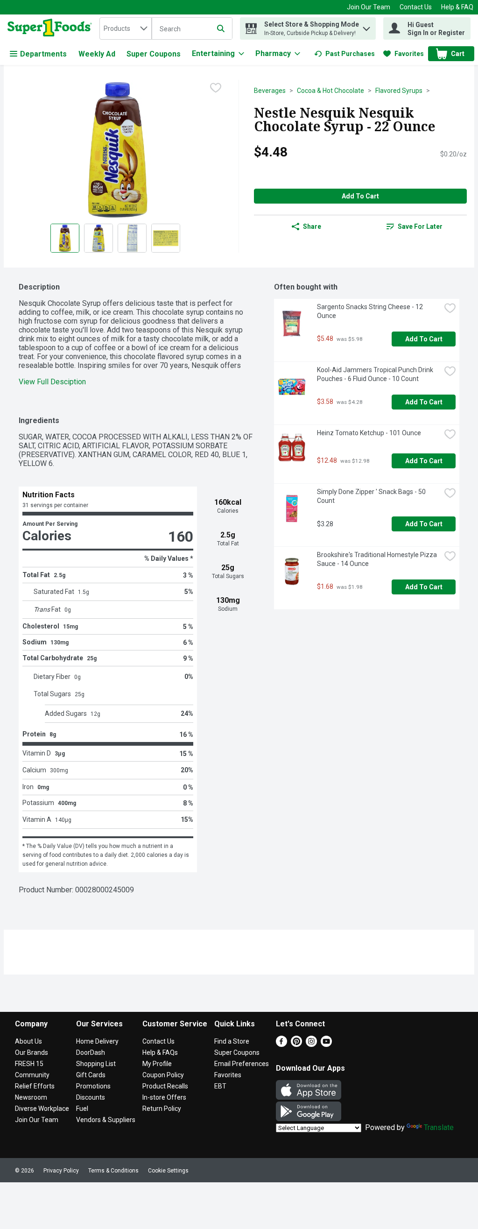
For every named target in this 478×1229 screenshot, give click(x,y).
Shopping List (96, 1063)
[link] (344, 54)
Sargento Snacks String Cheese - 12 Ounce (370, 311)
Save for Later (420, 226)
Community (32, 1075)
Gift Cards (90, 1075)
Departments (43, 53)
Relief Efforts (35, 1086)
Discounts (90, 1097)
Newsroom (31, 1097)
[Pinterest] (296, 1044)
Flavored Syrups (398, 90)
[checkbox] (215, 87)
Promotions (93, 1086)
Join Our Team (368, 7)
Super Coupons (154, 53)
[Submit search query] (220, 28)
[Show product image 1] (64, 238)
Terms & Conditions (113, 1170)
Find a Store (231, 1041)
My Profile (157, 1063)
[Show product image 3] (132, 238)
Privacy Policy (61, 1170)
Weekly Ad (96, 53)
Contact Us (416, 7)
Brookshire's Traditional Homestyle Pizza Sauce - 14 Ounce (377, 559)
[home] (51, 28)
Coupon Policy (163, 1075)
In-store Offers (164, 1097)
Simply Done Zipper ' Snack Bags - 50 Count (372, 496)
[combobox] (125, 28)
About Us (28, 1041)
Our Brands (31, 1052)
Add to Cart (360, 196)
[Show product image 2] (98, 238)
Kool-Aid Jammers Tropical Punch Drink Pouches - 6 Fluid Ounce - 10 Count (376, 374)
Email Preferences (241, 1063)
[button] (366, 26)
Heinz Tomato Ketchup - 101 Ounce (369, 433)
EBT (220, 1086)
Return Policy (161, 1108)
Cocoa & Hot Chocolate (330, 90)
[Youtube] (326, 1044)
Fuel (82, 1108)
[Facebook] (281, 1044)
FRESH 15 (29, 1063)
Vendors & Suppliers (105, 1119)
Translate (439, 1127)
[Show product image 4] (165, 238)
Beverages (270, 90)
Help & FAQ (457, 7)
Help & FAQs (160, 1052)
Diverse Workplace (42, 1108)
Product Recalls (165, 1086)
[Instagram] (311, 1044)
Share (312, 226)
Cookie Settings (168, 1170)
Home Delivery (97, 1041)
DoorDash (90, 1052)
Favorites (227, 1075)
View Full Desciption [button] (52, 381)
